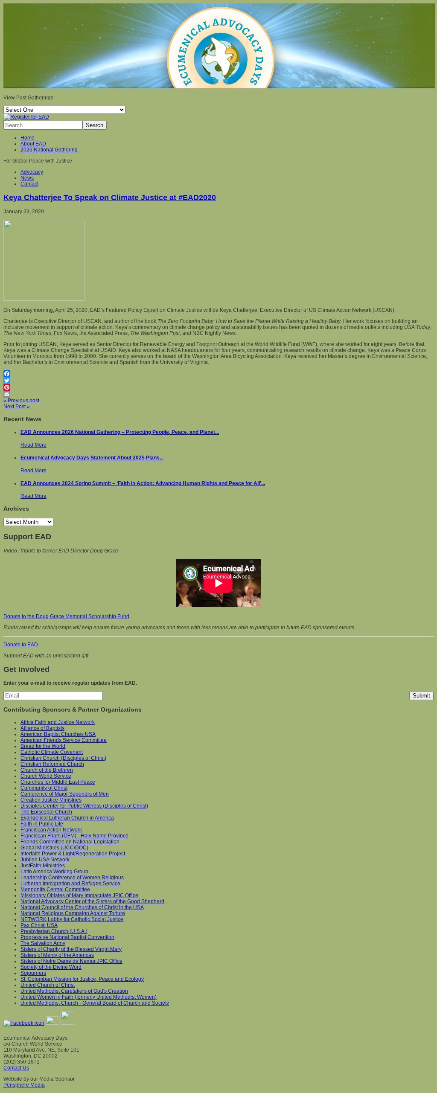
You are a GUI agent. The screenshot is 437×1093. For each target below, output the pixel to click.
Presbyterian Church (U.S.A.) (53, 931)
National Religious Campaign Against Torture (72, 913)
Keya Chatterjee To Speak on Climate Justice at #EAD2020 (109, 197)
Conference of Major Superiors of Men (64, 794)
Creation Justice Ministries (51, 800)
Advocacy (31, 172)
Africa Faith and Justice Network (57, 722)
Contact (29, 184)
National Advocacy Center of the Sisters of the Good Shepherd (92, 901)
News (27, 178)
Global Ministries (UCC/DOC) (54, 848)
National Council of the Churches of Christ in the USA (82, 907)
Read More (33, 445)
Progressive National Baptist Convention (67, 937)
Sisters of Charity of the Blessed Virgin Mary (71, 949)
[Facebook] (218, 373)
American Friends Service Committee (63, 740)
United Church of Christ (47, 985)
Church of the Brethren (46, 770)
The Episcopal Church (46, 812)
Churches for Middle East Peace (57, 782)
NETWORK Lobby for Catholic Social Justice (71, 919)
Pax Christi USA (39, 925)
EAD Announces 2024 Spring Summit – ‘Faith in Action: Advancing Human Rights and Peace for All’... (142, 483)
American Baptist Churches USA (58, 734)
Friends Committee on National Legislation (69, 842)
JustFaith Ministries (42, 866)
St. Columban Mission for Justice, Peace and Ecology (82, 979)
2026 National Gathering (49, 150)
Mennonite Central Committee (55, 889)
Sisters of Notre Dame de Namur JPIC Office (71, 961)
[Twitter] (218, 380)
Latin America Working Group (54, 872)
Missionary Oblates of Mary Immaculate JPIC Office (79, 895)
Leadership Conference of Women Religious (72, 878)
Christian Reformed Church (52, 764)
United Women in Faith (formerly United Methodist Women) (88, 997)
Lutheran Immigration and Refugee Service (70, 884)
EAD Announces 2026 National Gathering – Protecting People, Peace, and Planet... (119, 432)
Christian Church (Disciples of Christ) (63, 758)
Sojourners (33, 973)
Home (27, 138)
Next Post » (16, 407)
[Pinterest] (218, 387)
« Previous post (21, 401)
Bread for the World (42, 746)
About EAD (33, 144)
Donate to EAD (20, 645)
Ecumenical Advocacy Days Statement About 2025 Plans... (91, 458)
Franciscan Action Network (51, 830)
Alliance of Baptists (42, 728)
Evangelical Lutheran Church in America (67, 818)
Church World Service (45, 776)
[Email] (218, 394)
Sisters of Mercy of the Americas (57, 955)
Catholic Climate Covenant (51, 752)
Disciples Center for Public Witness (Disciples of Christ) (84, 806)
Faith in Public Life (41, 824)
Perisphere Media (24, 1085)
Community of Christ (43, 788)
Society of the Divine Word (51, 967)
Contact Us (16, 1068)
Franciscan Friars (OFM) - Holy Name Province (74, 836)
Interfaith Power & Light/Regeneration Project (72, 854)
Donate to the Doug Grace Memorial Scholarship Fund (66, 616)
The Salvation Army (42, 943)
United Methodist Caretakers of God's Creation (74, 991)
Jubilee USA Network (45, 860)
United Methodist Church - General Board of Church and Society (94, 1003)
